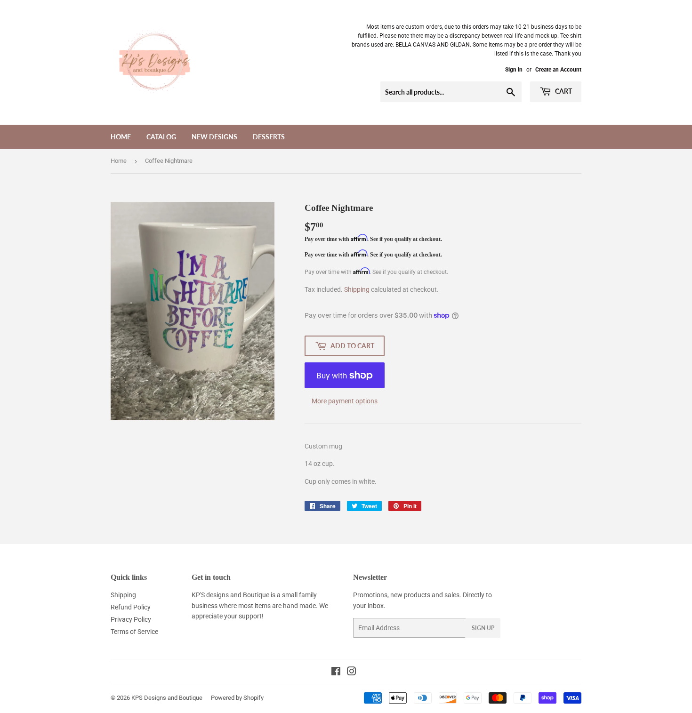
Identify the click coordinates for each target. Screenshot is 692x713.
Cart (563, 91)
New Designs (214, 137)
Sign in (514, 69)
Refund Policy (131, 607)
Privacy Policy (131, 619)
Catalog (161, 137)
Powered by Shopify (237, 697)
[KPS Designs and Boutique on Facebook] (336, 672)
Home (121, 137)
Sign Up (483, 628)
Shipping (357, 289)
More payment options (345, 401)
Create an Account (558, 69)
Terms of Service (134, 631)
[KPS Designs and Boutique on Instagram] (351, 672)
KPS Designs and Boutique (166, 697)
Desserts (269, 137)
